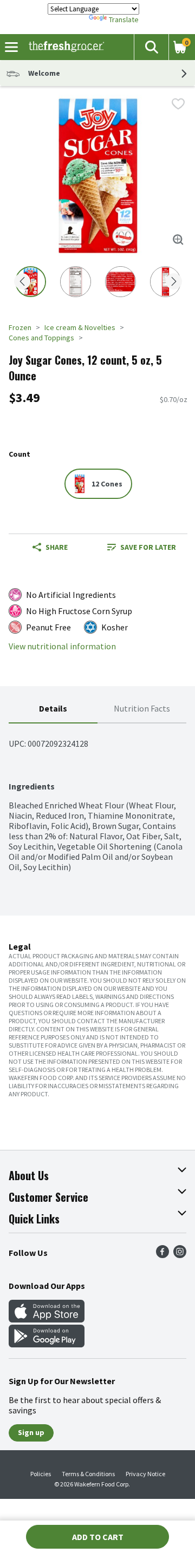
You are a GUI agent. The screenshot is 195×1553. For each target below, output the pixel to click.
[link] (141, 547)
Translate (124, 19)
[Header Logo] (64, 47)
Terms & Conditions (88, 1474)
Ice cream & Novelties (79, 327)
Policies (40, 1474)
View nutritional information (62, 646)
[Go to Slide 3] (120, 282)
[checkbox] (178, 103)
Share (57, 547)
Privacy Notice (145, 1474)
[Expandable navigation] (11, 47)
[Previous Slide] (22, 282)
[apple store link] (46, 1319)
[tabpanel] (97, 797)
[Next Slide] (173, 282)
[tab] (53, 709)
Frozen (20, 327)
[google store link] (46, 1344)
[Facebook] (162, 1254)
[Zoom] (178, 240)
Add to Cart (97, 1536)
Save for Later (148, 547)
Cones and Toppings (41, 338)
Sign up (31, 1432)
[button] (151, 47)
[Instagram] (179, 1254)
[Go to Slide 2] (76, 282)
